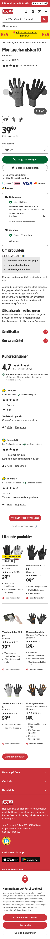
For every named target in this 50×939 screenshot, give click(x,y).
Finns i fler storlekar (12, 598)
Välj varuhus (11, 26)
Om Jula (7, 781)
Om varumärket (12, 340)
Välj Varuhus (14, 241)
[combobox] (25, 19)
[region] (25, 905)
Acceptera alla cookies (25, 917)
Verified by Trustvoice (23, 526)
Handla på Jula (11, 772)
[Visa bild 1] (5, 119)
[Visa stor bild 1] (25, 92)
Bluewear (7, 56)
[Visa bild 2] (13, 119)
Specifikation (10, 331)
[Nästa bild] (44, 92)
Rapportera (20, 427)
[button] (6, 841)
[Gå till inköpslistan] (32, 11)
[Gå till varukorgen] (39, 11)
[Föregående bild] (6, 92)
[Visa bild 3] (21, 119)
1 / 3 (38, 111)
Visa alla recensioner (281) (25, 518)
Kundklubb (8, 790)
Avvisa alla (25, 925)
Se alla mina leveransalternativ (22, 222)
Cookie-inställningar (25, 933)
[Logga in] (26, 11)
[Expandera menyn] (46, 11)
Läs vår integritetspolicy (20, 910)
